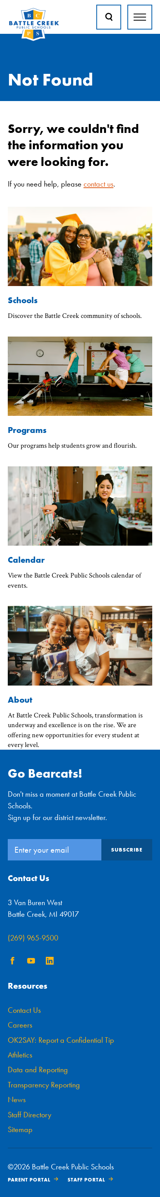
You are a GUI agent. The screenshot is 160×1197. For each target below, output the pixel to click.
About (20, 699)
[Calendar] (80, 543)
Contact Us (24, 1010)
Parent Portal (29, 1179)
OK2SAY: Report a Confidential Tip (61, 1040)
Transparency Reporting (44, 1085)
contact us (98, 184)
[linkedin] (49, 962)
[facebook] (12, 962)
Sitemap (20, 1129)
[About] (80, 683)
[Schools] (80, 284)
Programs (27, 430)
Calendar (26, 559)
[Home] (34, 39)
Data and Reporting (38, 1069)
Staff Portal (86, 1179)
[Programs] (80, 414)
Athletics (20, 1055)
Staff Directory (29, 1115)
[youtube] (31, 962)
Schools (23, 300)
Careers (20, 1025)
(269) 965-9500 (33, 938)
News (17, 1099)
